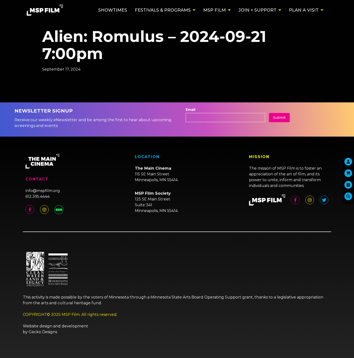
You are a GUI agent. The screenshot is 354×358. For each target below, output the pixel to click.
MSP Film (214, 10)
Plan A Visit (304, 10)
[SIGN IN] (348, 162)
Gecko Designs (43, 332)
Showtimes (112, 10)
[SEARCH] (348, 196)
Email (190, 109)
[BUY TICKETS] (348, 185)
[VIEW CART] (348, 173)
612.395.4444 (38, 196)
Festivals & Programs (163, 10)
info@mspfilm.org (43, 190)
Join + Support (257, 10)
